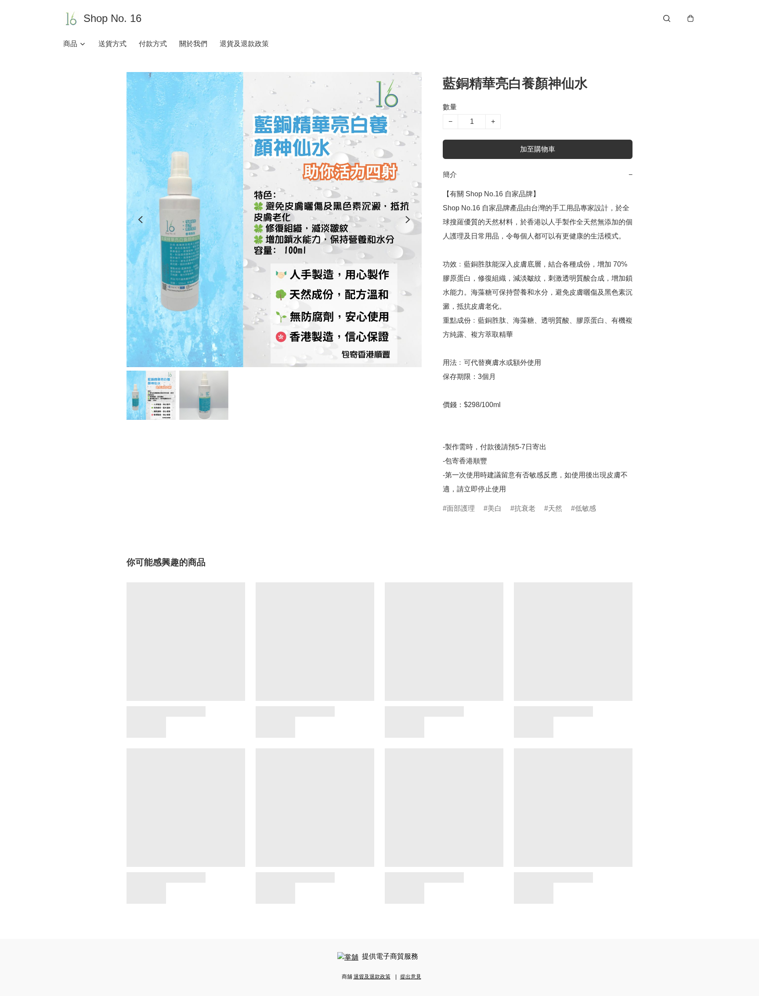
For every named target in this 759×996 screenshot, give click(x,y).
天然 (555, 508)
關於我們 (193, 43)
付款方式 (153, 43)
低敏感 (585, 508)
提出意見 (410, 977)
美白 (495, 508)
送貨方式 (112, 43)
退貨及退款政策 (244, 43)
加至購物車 (537, 149)
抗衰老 (524, 508)
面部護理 (461, 508)
